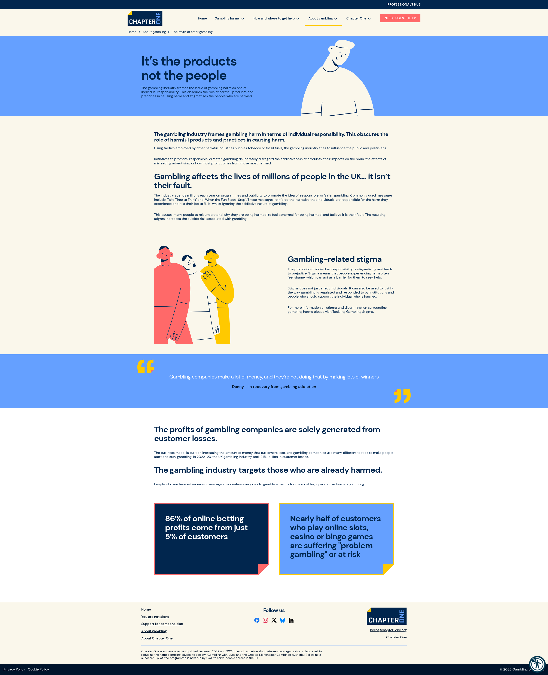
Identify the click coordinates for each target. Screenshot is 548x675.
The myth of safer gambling (192, 32)
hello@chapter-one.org (388, 630)
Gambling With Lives (528, 669)
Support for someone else (162, 623)
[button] (537, 664)
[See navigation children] (243, 18)
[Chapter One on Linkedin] (291, 620)
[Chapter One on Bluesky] (282, 620)
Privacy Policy (14, 669)
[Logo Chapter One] (145, 18)
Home (132, 32)
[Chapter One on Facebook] (256, 620)
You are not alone (155, 616)
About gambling (154, 32)
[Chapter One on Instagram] (265, 620)
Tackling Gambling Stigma (352, 311)
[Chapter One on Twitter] (274, 620)
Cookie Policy (38, 669)
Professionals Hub (403, 4)
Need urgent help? (400, 18)
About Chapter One (157, 638)
